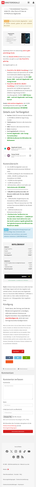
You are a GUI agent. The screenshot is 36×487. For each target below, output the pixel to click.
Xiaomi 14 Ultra (14, 57)
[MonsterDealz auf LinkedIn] (18, 457)
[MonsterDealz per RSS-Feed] (22, 457)
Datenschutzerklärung (9, 426)
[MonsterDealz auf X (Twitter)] (11, 451)
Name (4, 402)
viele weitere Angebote (15, 103)
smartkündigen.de (11, 318)
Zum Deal (16, 351)
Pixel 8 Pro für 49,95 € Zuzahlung (17, 70)
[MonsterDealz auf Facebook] (7, 451)
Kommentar (6, 382)
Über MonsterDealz (8, 474)
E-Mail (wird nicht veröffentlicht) (12, 409)
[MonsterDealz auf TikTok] (24, 451)
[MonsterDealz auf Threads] (20, 451)
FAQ (21, 474)
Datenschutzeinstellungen (10, 484)
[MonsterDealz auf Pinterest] (13, 457)
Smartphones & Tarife (10, 369)
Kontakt (16, 474)
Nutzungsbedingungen (10, 428)
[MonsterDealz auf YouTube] (29, 451)
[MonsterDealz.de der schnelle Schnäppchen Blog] (11, 2)
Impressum (21, 484)
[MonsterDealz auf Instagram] (16, 451)
